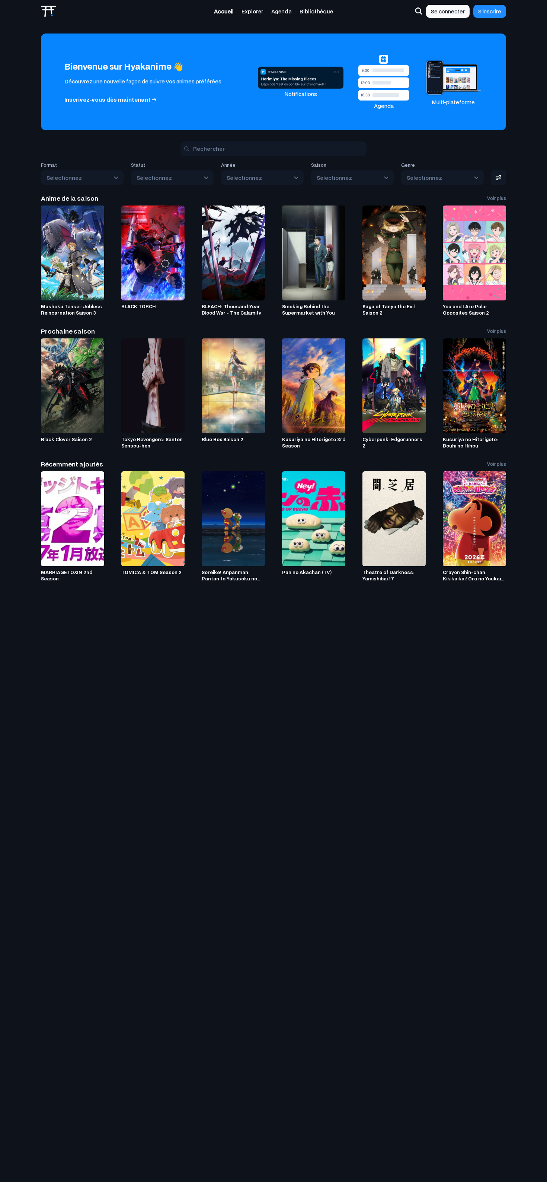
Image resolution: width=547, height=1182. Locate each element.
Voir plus (496, 198)
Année (228, 165)
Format (49, 165)
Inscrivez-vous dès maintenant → (110, 99)
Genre (408, 165)
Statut (138, 165)
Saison (318, 165)
